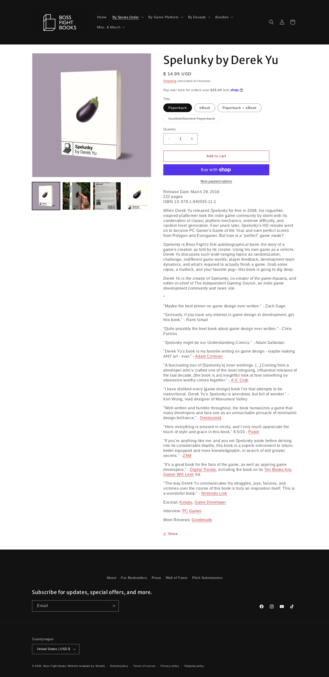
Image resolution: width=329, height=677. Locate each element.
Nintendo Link (214, 493)
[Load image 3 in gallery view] (107, 196)
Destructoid (210, 418)
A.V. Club (239, 380)
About (111, 578)
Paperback (177, 108)
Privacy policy (170, 665)
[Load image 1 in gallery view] (46, 196)
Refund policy (119, 665)
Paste (253, 432)
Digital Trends (203, 470)
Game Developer (210, 502)
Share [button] (173, 534)
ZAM (187, 456)
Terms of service (144, 665)
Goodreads (202, 520)
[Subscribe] (113, 606)
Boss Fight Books (55, 665)
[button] (127, 17)
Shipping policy (194, 665)
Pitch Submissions (207, 578)
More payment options (216, 181)
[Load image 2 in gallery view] (76, 196)
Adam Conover (209, 356)
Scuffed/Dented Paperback (194, 119)
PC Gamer (192, 511)
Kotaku (185, 502)
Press (156, 578)
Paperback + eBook (240, 108)
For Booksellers (134, 578)
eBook (204, 108)
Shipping (170, 81)
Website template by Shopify (86, 665)
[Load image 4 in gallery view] (137, 196)
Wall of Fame (176, 578)
